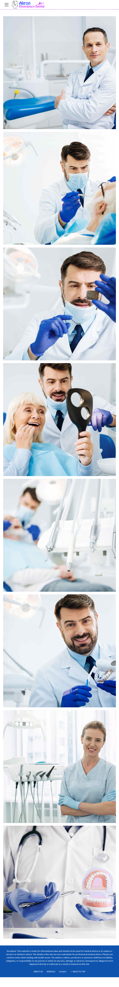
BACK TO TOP (79, 971)
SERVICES (51, 971)
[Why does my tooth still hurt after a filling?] (61, 421)
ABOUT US (38, 971)
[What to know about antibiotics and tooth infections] (61, 305)
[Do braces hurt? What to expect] (61, 768)
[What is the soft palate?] (61, 536)
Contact (62, 971)
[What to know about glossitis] (61, 190)
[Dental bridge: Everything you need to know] (61, 74)
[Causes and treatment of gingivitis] (61, 883)
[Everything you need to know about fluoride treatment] (61, 652)
